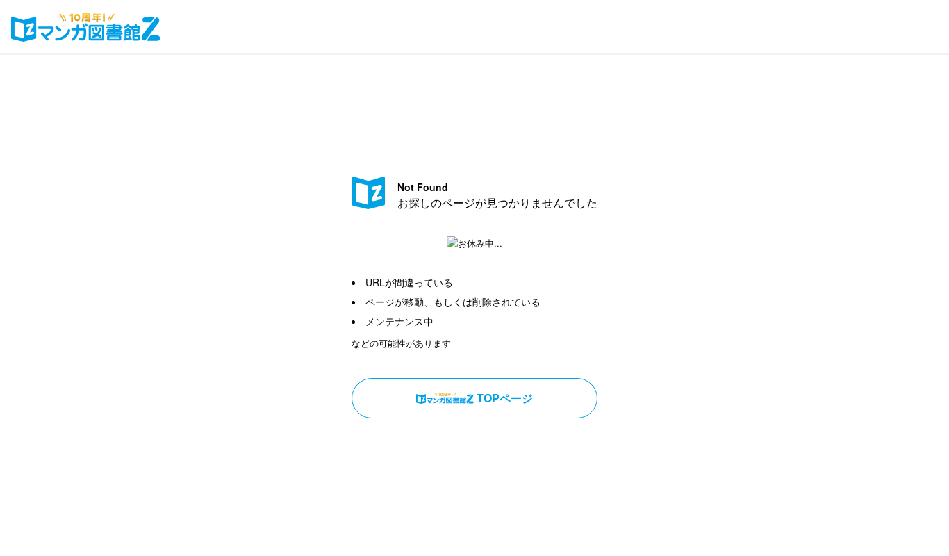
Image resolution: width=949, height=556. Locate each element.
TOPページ (505, 398)
